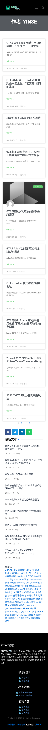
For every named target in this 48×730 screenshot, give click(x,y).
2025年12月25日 (12, 453)
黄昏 (7, 621)
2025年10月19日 (12, 493)
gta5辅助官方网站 (33, 595)
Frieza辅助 (20, 573)
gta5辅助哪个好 (16, 595)
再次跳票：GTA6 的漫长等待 (23, 117)
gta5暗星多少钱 (23, 582)
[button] (36, 7)
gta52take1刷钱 (12, 608)
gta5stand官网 (19, 579)
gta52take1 (30, 605)
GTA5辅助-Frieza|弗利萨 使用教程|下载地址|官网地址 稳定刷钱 (23, 323)
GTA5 (28, 573)
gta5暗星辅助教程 (12, 586)
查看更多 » (10, 61)
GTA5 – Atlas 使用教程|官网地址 (21, 525)
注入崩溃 (20, 618)
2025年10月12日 (12, 504)
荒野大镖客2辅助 (32, 618)
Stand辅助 (10, 615)
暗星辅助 (12, 618)
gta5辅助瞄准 (17, 602)
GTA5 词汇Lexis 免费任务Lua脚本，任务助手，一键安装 (23, 44)
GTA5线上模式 (25, 589)
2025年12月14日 (12, 468)
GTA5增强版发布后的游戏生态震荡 (22, 499)
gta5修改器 (31, 579)
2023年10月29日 (12, 558)
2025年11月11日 (12, 479)
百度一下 (37, 724)
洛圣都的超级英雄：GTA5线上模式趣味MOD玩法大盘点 (23, 153)
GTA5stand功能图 (19, 576)
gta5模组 (24, 586)
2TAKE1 (9, 569)
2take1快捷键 (32, 570)
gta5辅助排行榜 (27, 598)
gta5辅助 (16, 592)
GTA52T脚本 (30, 611)
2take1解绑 (10, 573)
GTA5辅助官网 (12, 598)
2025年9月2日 (11, 518)
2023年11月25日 (12, 544)
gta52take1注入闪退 (14, 611)
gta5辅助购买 (29, 602)
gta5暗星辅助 (36, 582)
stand (40, 611)
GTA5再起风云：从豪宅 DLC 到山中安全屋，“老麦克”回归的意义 (23, 83)
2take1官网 (19, 570)
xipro (31, 614)
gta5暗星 (11, 582)
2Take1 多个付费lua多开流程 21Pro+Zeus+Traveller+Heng (24, 360)
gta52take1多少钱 (27, 608)
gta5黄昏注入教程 (16, 605)
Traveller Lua (21, 615)
